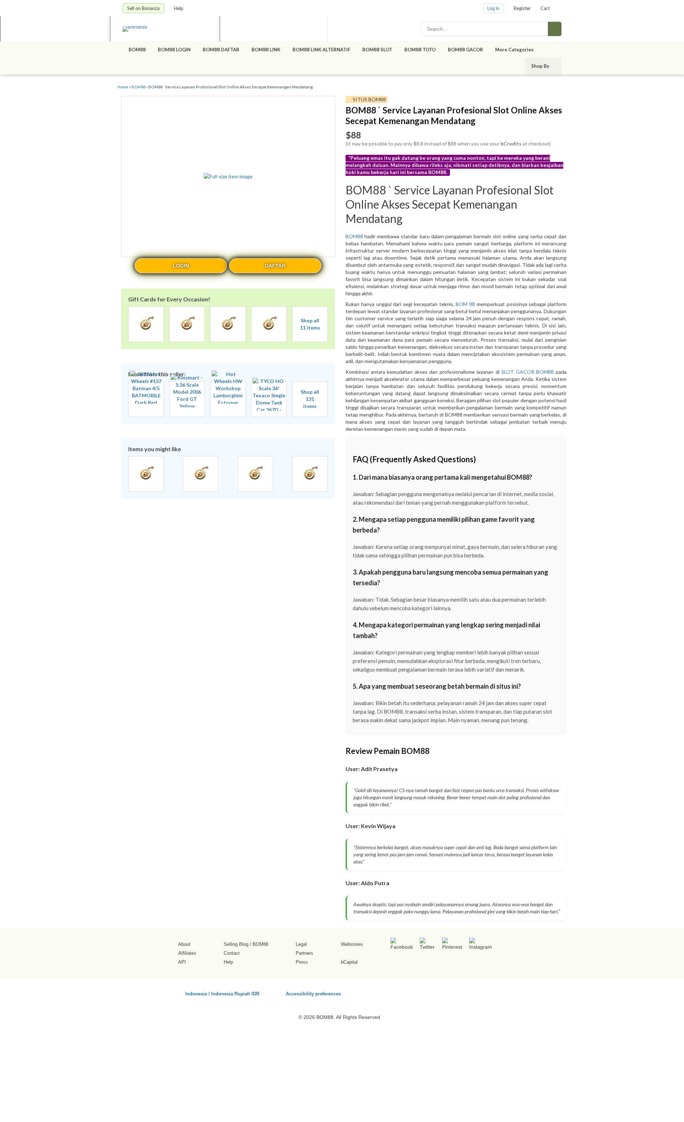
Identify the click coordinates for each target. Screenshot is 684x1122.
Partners (304, 953)
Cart (545, 8)
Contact (232, 953)
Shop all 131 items (310, 399)
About (184, 944)
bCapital (349, 962)
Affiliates (187, 953)
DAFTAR (275, 266)
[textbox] (485, 29)
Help (179, 8)
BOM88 (137, 49)
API (182, 962)
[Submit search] (554, 29)
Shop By (540, 66)
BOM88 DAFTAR (221, 49)
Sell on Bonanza (143, 8)
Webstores (352, 944)
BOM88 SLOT (377, 49)
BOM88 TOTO (420, 49)
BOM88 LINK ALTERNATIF (321, 49)
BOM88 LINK (266, 49)
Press (302, 962)
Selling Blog (236, 944)
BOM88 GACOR (465, 49)
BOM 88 (465, 304)
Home (123, 87)
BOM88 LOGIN (174, 49)
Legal (301, 944)
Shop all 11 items (310, 324)
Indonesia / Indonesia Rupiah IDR (222, 993)
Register (522, 8)
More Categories (515, 49)
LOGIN (181, 266)
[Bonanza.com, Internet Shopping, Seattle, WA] (459, 992)
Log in (493, 8)
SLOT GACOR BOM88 (527, 372)
